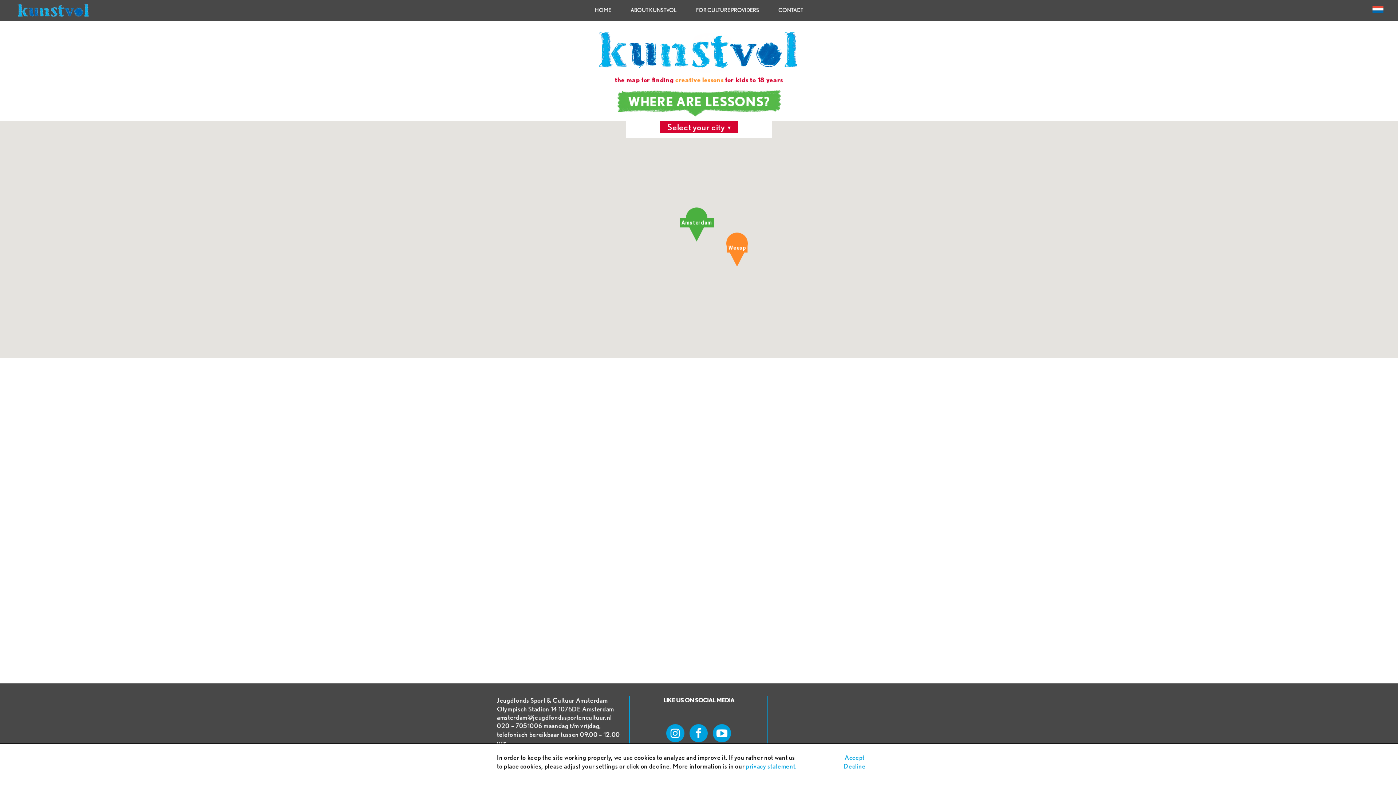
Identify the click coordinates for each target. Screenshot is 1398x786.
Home (603, 10)
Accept (855, 757)
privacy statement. (771, 766)
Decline (855, 766)
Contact (790, 10)
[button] (696, 224)
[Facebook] (699, 733)
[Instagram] (675, 733)
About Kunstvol (653, 10)
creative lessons (699, 80)
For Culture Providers (727, 10)
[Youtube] (722, 733)
